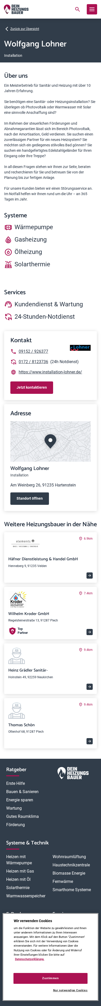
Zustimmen (50, 978)
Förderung (15, 824)
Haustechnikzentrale (71, 865)
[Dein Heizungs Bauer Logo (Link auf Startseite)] (16, 9)
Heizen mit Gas (20, 871)
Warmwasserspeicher (25, 895)
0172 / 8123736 (33, 361)
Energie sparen (19, 799)
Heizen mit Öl (18, 879)
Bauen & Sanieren (22, 791)
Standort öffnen (30, 498)
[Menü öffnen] (92, 9)
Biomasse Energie (69, 873)
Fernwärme (63, 881)
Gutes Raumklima (22, 816)
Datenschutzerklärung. (29, 959)
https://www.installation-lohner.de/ (50, 372)
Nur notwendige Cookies (70, 990)
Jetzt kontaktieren (32, 387)
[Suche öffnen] (77, 9)
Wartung (14, 808)
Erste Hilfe (15, 783)
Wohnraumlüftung (69, 856)
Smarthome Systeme (72, 889)
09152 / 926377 (33, 351)
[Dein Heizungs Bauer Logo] (73, 774)
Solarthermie (18, 887)
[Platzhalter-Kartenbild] (50, 441)
